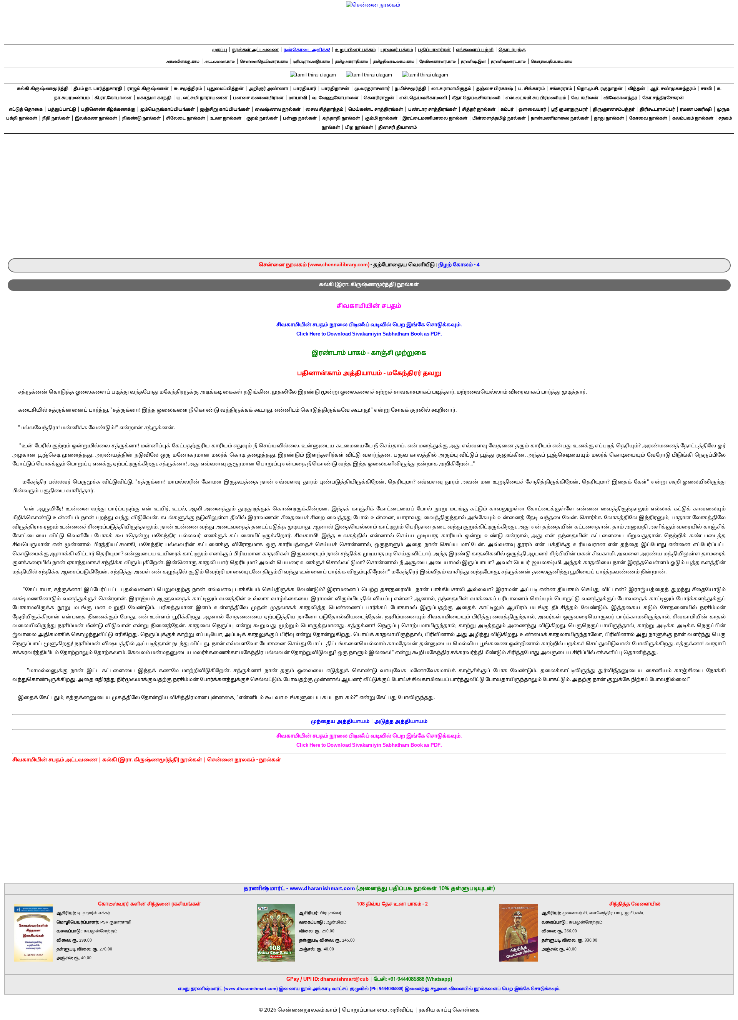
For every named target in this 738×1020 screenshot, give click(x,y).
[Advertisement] (369, 200)
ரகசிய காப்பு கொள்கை (449, 1010)
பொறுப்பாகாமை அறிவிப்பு (378, 1010)
